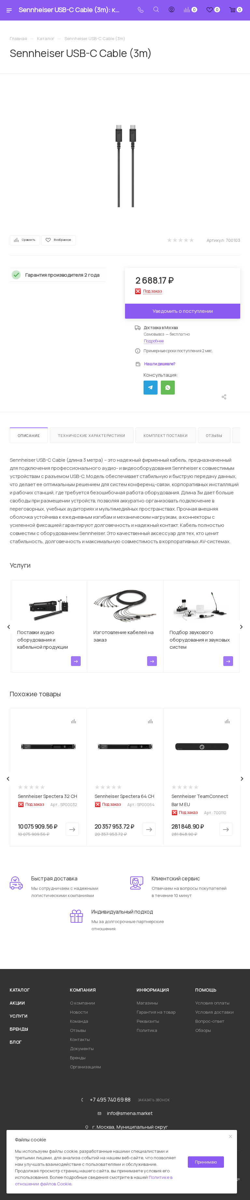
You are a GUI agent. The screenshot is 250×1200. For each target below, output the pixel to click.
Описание (29, 435)
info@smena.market (130, 1113)
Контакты (80, 1039)
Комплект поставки (166, 435)
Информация (153, 990)
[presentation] (8, 626)
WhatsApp (168, 388)
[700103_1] (125, 145)
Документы (82, 1048)
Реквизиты (148, 1021)
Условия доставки (214, 1012)
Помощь (205, 990)
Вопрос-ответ (209, 1021)
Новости (79, 1012)
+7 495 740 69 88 (110, 1099)
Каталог (20, 990)
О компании (82, 1003)
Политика (147, 1030)
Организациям (85, 1067)
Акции (17, 1003)
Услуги (19, 1016)
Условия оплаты (212, 1003)
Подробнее (154, 341)
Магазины (147, 1003)
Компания (83, 990)
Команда (79, 1021)
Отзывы (214, 435)
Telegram (151, 388)
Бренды (19, 1029)
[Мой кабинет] (171, 10)
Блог (16, 1042)
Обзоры (203, 1030)
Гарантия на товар (156, 1012)
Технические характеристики (91, 435)
